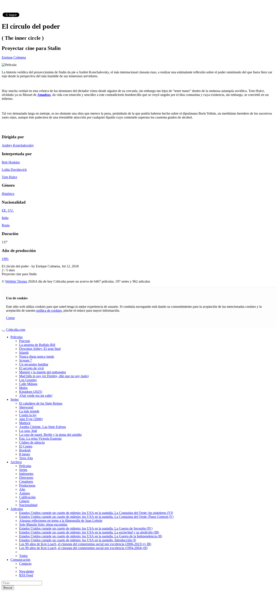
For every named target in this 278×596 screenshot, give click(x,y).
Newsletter (26, 571)
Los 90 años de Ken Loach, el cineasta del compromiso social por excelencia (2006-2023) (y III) (85, 544)
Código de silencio (32, 442)
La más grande (29, 411)
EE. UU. (8, 210)
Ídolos (23, 388)
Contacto (25, 563)
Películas (25, 466)
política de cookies (49, 310)
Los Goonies (28, 380)
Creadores (26, 481)
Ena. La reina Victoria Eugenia (40, 438)
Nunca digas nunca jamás (36, 356)
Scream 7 (25, 360)
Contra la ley (28, 415)
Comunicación (20, 559)
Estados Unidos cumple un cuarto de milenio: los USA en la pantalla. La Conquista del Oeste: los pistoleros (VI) (96, 513)
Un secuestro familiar (33, 364)
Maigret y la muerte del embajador (42, 372)
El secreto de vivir (31, 368)
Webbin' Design (16, 281)
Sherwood (26, 407)
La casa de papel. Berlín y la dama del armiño (50, 434)
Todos (23, 556)
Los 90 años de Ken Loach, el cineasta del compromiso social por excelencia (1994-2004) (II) (83, 548)
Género (24, 501)
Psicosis (24, 341)
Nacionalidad (28, 505)
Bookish (25, 450)
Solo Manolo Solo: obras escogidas (43, 524)
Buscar (7, 587)
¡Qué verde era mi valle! (35, 395)
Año (22, 489)
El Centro (25, 446)
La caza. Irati (28, 431)
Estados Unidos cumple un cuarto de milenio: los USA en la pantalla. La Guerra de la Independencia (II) (90, 536)
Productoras (27, 485)
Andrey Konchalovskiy (18, 145)
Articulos (16, 509)
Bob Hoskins (11, 162)
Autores (24, 493)
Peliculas (16, 337)
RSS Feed (26, 575)
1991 (5, 259)
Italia (5, 218)
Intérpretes (26, 474)
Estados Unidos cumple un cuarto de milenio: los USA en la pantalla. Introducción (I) (77, 540)
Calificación (27, 497)
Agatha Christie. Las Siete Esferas (42, 427)
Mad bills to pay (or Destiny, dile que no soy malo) (54, 376)
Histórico (8, 194)
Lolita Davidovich (14, 169)
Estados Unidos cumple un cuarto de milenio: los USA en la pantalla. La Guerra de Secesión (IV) (85, 528)
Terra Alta (26, 458)
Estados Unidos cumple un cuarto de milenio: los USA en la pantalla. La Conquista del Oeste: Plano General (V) (96, 517)
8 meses (24, 454)
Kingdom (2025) (30, 391)
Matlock (24, 423)
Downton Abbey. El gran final (40, 349)
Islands (24, 352)
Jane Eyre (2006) (31, 419)
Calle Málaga (28, 384)
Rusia (6, 225)
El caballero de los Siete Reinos (40, 403)
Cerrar (10, 318)
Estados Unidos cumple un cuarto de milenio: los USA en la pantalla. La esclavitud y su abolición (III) (89, 532)
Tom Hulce (9, 177)
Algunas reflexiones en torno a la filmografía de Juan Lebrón (60, 520)
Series (14, 399)
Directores (26, 477)
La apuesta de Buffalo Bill (37, 345)
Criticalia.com (15, 329)
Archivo (16, 462)
